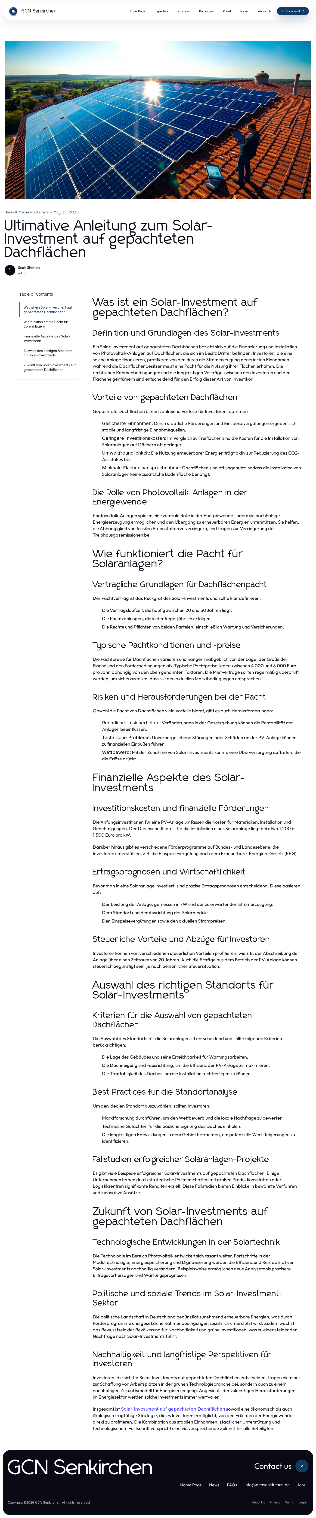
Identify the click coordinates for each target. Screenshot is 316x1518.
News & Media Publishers (27, 212)
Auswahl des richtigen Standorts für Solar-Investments (48, 353)
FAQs (232, 1485)
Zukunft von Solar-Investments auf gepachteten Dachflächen (50, 367)
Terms (289, 1502)
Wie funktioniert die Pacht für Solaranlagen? (46, 324)
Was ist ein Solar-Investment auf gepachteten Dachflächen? (48, 309)
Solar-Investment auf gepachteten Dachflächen (173, 1409)
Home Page (191, 1485)
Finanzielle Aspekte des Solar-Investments (47, 338)
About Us (258, 1502)
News (214, 1485)
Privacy (275, 1502)
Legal (302, 1502)
